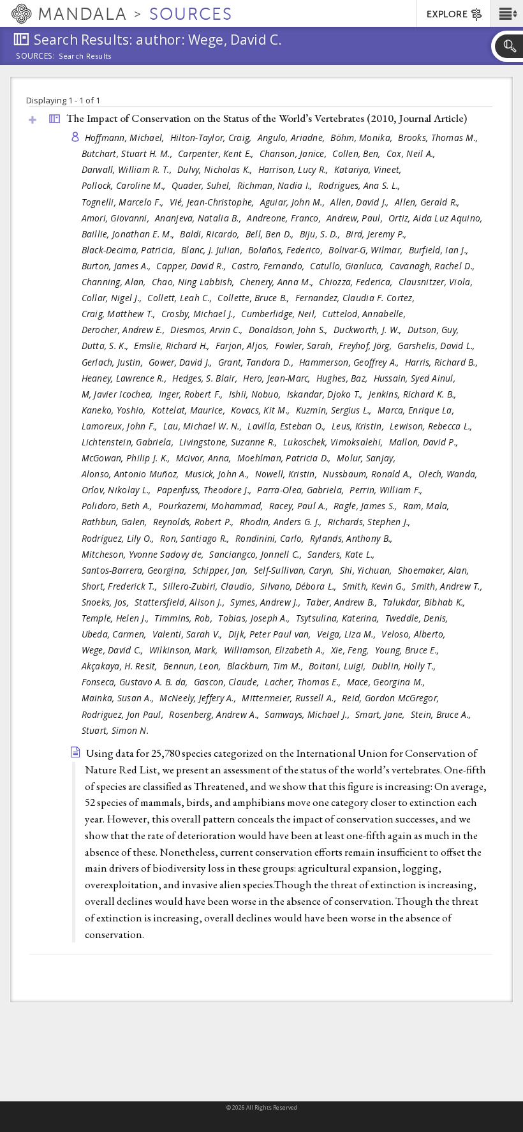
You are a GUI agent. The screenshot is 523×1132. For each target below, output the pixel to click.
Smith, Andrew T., (448, 586)
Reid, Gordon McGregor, (391, 698)
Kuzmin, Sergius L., (335, 410)
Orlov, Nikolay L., (118, 490)
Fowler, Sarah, (305, 345)
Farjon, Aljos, (244, 345)
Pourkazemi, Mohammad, (212, 506)
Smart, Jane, (381, 714)
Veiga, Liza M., (347, 634)
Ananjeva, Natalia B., (199, 218)
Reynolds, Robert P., (195, 522)
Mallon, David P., (425, 442)
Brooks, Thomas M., (439, 137)
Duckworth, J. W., (369, 330)
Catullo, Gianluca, (348, 266)
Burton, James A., (118, 266)
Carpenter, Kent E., (217, 153)
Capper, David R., (192, 266)
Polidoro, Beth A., (118, 506)
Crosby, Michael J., (200, 314)
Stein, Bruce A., (442, 714)
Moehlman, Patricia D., (285, 458)
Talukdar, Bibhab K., (425, 602)
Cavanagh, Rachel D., (434, 266)
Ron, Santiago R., (196, 538)
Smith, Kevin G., (376, 586)
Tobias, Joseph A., (255, 618)
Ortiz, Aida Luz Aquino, (436, 218)
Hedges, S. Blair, (206, 378)
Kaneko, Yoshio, (115, 410)
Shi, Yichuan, (367, 570)
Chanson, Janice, (295, 153)
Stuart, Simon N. (115, 730)
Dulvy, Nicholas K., (216, 169)
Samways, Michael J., (308, 714)
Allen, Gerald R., (428, 202)
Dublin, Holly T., (405, 666)
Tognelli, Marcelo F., (124, 202)
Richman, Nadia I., (276, 185)
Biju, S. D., (321, 234)
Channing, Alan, (115, 282)
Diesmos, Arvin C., (207, 330)
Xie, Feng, (351, 650)
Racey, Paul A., (299, 506)
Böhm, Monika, (362, 137)
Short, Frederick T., (121, 586)
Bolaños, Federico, (286, 250)
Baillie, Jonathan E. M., (129, 234)
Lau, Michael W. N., (204, 426)
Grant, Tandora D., (257, 362)
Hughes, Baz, (343, 378)
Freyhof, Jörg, (366, 345)
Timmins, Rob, (184, 618)
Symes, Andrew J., (266, 602)
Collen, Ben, (357, 153)
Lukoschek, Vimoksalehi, (334, 442)
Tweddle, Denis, (418, 618)
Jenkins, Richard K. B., (414, 394)
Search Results (85, 56)
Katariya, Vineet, (369, 169)
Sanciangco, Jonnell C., (256, 554)
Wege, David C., (114, 650)
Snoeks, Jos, (107, 602)
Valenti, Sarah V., (188, 634)
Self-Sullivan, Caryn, (295, 570)
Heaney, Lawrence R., (126, 378)
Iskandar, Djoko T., (326, 394)
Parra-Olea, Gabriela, (301, 490)
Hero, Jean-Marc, (278, 378)
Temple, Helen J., (117, 618)
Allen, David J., (361, 202)
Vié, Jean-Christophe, (213, 202)
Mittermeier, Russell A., (290, 698)
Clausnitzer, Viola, (437, 282)
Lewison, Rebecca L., (432, 426)
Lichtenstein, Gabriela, (129, 442)
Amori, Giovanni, (117, 218)
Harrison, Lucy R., (294, 169)
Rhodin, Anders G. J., (282, 522)
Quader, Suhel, (203, 185)
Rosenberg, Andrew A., (215, 714)
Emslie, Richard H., (173, 345)
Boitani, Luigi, (338, 666)
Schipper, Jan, (222, 570)
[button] (506, 13)
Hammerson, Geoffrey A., (350, 362)
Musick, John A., (218, 474)
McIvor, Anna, (205, 458)
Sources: (35, 56)
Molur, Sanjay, (367, 458)
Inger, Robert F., (192, 394)
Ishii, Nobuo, (256, 394)
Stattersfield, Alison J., (181, 602)
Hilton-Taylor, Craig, (212, 137)
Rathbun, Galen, (116, 522)
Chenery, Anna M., (278, 282)
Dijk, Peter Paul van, (271, 634)
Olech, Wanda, (449, 474)
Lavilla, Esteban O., (287, 426)
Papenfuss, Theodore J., (205, 490)
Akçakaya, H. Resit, (121, 666)
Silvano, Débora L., (299, 586)
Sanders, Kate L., (342, 554)
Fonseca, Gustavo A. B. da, (136, 682)
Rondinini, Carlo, (271, 538)
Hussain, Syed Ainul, (416, 378)
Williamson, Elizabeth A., (276, 650)
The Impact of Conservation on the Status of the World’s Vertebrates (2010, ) (266, 118)
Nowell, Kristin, (287, 474)
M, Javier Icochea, (119, 394)
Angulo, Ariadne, (293, 137)
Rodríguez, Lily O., (120, 538)
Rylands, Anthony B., (352, 538)
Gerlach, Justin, (114, 362)
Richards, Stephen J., (370, 522)
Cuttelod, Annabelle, (365, 314)
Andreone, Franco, (285, 218)
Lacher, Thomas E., (304, 682)
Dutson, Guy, (435, 330)
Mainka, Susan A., (119, 698)
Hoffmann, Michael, (126, 137)
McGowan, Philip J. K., (127, 458)
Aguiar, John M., (294, 202)
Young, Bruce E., (408, 650)
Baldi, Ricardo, (211, 234)
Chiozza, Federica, (357, 282)
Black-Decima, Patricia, (130, 250)
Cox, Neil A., (412, 153)
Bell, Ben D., (271, 234)
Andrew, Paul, (356, 218)
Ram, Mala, (427, 506)
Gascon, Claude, (228, 682)
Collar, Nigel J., (113, 298)
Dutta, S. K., (106, 345)
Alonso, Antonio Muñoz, (132, 474)
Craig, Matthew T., (120, 314)
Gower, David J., (182, 362)
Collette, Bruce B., (254, 298)
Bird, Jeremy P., (377, 234)
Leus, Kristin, (359, 426)
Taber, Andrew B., (342, 602)
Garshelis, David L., (437, 345)
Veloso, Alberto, (414, 634)
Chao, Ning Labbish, (194, 282)
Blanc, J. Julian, (213, 250)
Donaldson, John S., (290, 330)
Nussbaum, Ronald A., (369, 474)
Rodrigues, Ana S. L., (360, 185)
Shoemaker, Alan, (435, 570)
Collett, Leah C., (180, 298)
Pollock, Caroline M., (125, 185)
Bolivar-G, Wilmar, (366, 250)
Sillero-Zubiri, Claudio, (210, 586)
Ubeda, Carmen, (115, 634)
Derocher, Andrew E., (125, 330)
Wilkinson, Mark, (185, 650)
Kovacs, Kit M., (261, 410)
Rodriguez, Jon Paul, (124, 714)
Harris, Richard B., (443, 362)
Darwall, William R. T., (128, 169)
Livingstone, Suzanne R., (229, 442)
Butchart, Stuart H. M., (128, 153)
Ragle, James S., (367, 506)
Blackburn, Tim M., (266, 666)
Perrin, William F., (387, 490)
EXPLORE (447, 14)
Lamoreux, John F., (121, 426)
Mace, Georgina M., (387, 682)
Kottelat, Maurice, (190, 410)
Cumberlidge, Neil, (280, 314)
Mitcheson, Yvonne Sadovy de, (144, 554)
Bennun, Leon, (193, 666)
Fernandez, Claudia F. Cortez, (356, 298)
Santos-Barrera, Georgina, (135, 570)
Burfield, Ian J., (440, 250)
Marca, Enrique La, (417, 410)
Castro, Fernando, (269, 266)
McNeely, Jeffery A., (199, 698)
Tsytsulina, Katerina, (339, 618)
